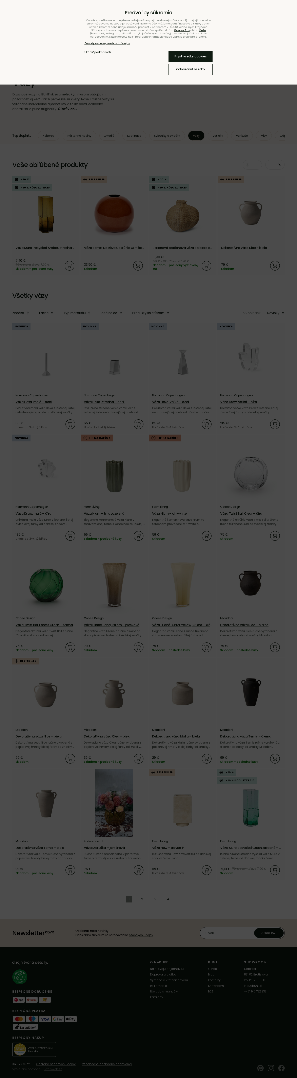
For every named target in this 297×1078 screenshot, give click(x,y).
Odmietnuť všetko (190, 69)
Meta (202, 30)
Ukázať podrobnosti (97, 52)
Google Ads (182, 30)
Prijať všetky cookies (190, 56)
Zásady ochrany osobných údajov (107, 43)
